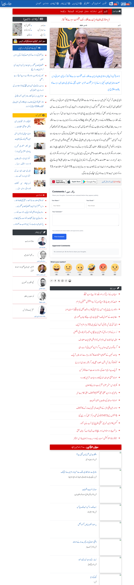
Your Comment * (57, 211)
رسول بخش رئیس (41, 261)
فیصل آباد (79, 11)
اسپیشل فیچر (87, 3)
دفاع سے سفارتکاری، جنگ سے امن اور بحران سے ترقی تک (79, 472)
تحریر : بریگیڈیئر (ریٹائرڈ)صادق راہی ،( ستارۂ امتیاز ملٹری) (83, 477)
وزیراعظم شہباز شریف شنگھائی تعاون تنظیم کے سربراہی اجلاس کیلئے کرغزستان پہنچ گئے (30, 206)
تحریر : (95, 582)
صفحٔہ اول (39, 3)
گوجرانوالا (71, 11)
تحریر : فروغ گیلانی (92, 564)
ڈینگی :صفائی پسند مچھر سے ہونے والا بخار (85, 542)
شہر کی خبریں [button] (75, 3)
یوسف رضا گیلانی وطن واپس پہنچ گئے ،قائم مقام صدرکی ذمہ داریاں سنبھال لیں (28, 88)
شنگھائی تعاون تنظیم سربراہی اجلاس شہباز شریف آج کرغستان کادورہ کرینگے (28, 67)
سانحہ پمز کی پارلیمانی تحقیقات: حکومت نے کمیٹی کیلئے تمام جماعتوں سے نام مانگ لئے (28, 218)
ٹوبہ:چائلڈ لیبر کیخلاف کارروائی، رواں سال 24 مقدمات (23, 188)
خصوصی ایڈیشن (96, 3)
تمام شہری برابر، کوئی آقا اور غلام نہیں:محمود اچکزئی (29, 96)
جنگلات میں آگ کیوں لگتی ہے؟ (87, 454)
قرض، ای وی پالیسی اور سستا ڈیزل (24, 268)
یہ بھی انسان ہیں (29, 255)
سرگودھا (63, 11)
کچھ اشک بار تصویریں (28, 282)
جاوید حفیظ (42, 302)
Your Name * (55, 200)
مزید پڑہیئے (113, 288)
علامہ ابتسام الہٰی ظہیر (39, 316)
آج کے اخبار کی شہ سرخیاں (27, 48)
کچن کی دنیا (93, 577)
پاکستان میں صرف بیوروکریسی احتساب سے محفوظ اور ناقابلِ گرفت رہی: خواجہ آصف (28, 224)
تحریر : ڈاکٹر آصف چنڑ (91, 547)
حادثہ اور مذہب (29, 241)
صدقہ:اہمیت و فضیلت (89, 489)
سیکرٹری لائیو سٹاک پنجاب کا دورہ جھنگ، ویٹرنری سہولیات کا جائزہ (23, 163)
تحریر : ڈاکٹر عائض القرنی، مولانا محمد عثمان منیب (85, 494)
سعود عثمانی (42, 289)
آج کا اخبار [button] (53, 3)
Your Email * (90, 200)
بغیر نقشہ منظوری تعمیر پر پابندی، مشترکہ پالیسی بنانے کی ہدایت (23, 151)
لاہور (105, 11)
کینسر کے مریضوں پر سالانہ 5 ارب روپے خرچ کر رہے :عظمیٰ (28, 77)
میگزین (104, 3)
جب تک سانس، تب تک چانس (87, 507)
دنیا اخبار (116, 11)
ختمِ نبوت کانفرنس (28, 310)
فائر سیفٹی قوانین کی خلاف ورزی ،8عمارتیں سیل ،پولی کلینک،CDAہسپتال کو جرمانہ (28, 104)
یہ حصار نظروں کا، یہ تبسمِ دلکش (87, 524)
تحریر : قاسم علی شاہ (92, 512)
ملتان (86, 11)
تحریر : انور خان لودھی (91, 459)
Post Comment (59, 236)
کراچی (100, 11)
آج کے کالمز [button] (64, 3)
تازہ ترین (45, 3)
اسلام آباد (93, 11)
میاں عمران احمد (40, 275)
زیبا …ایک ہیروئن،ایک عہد (87, 559)
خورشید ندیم (42, 247)
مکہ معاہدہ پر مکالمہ (29, 296)
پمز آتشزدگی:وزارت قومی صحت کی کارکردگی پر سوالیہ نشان (28, 57)
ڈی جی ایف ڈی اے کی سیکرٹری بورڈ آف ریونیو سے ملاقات (23, 176)
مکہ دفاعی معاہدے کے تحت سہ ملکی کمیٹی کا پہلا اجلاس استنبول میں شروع (28, 200)
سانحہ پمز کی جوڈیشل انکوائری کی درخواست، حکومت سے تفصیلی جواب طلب (28, 212)
